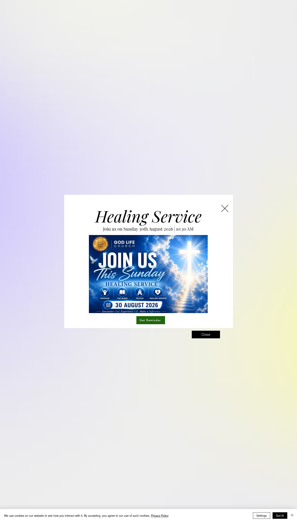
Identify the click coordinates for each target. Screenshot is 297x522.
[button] (224, 208)
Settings (261, 516)
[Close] (292, 515)
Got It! (280, 516)
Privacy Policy (160, 516)
